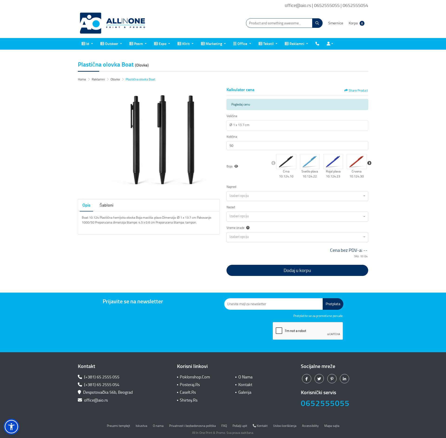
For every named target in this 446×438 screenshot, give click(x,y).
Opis (86, 205)
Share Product (358, 91)
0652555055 (325, 403)
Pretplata (333, 304)
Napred (231, 187)
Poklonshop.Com (195, 377)
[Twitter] (320, 378)
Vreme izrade (235, 228)
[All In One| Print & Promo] (113, 23)
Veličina (231, 116)
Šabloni (106, 205)
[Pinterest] (332, 378)
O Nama (245, 377)
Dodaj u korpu (297, 270)
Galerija (244, 392)
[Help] (246, 228)
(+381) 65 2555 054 (101, 384)
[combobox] (297, 196)
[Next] (215, 140)
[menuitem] (87, 44)
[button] (286, 161)
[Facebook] (307, 378)
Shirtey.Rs (188, 400)
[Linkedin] (345, 378)
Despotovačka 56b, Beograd (108, 392)
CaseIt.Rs (188, 392)
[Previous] (82, 140)
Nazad (230, 207)
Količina (231, 137)
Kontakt (245, 384)
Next (369, 163)
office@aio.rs (95, 400)
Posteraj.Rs (190, 384)
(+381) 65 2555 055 (101, 377)
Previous (273, 163)
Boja (229, 166)
